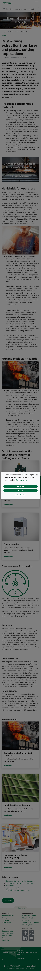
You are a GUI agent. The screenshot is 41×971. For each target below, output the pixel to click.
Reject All (20, 486)
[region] (20, 485)
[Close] (37, 474)
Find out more (21, 480)
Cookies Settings (20, 495)
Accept (20, 491)
